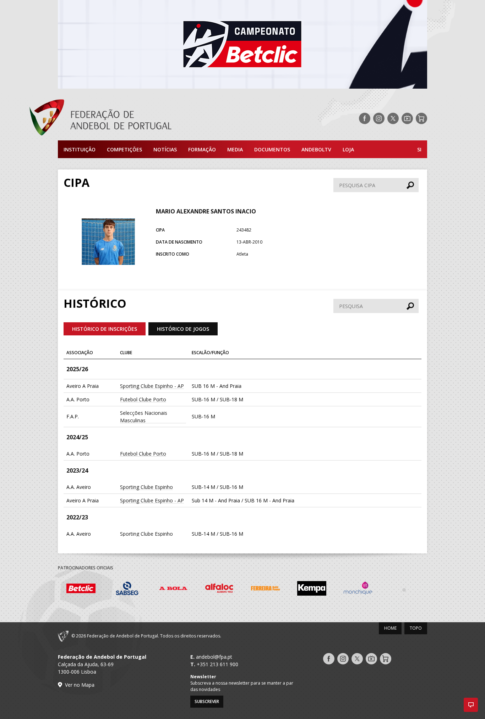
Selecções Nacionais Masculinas (143, 416)
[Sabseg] (127, 589)
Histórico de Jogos (183, 328)
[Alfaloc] (219, 589)
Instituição (80, 149)
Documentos (272, 149)
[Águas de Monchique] (358, 589)
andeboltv (316, 149)
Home (390, 628)
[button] (471, 705)
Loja (348, 149)
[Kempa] (311, 589)
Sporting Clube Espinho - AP (152, 386)
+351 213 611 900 (217, 664)
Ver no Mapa (79, 684)
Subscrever (207, 701)
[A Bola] (173, 589)
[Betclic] (81, 590)
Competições (124, 149)
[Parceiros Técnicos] (404, 589)
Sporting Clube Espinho (146, 487)
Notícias (165, 149)
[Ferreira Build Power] (265, 589)
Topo (416, 628)
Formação (202, 149)
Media (235, 149)
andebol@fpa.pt (214, 656)
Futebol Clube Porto (143, 399)
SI (419, 149)
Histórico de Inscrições (104, 328)
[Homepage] (129, 118)
